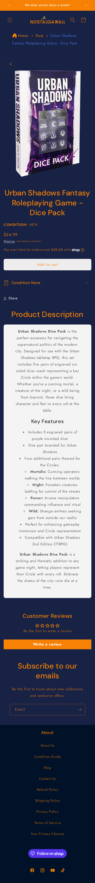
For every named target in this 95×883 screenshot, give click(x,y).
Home (23, 35)
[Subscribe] (79, 709)
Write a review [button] (47, 644)
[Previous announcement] (9, 5)
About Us (47, 745)
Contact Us (47, 778)
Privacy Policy (47, 811)
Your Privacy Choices (48, 833)
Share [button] (13, 298)
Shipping (9, 241)
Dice (39, 35)
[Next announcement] (86, 5)
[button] (9, 20)
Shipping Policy (47, 800)
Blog (47, 767)
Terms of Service (47, 822)
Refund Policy (47, 789)
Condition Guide (47, 756)
